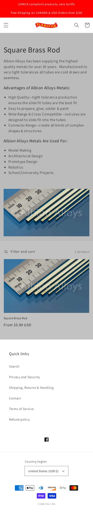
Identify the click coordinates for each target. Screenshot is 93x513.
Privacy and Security (24, 377)
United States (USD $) (43, 471)
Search (14, 366)
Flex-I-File (50, 504)
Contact (15, 398)
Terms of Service (21, 409)
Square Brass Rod (15, 318)
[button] (6, 25)
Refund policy (19, 419)
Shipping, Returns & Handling (31, 387)
